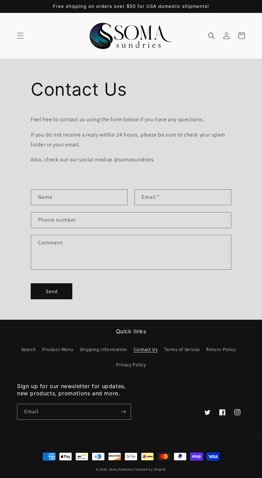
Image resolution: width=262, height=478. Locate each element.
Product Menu (57, 349)
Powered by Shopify (149, 469)
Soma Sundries (121, 469)
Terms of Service (182, 349)
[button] (20, 35)
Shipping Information (103, 349)
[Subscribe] (123, 412)
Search (28, 349)
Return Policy (221, 349)
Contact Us (146, 349)
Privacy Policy (131, 365)
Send (52, 291)
